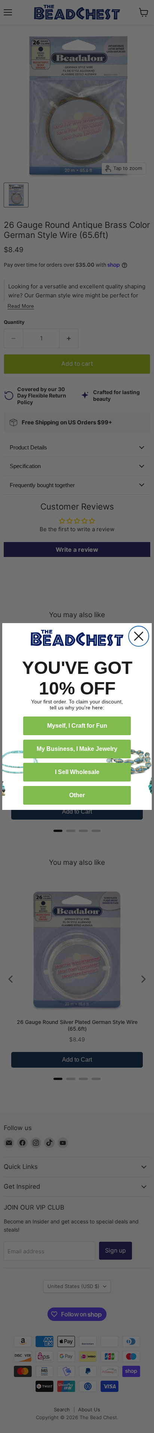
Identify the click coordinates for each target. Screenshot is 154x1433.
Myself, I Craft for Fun (77, 725)
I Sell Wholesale (77, 772)
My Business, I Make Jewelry (77, 749)
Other (77, 795)
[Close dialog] (139, 636)
